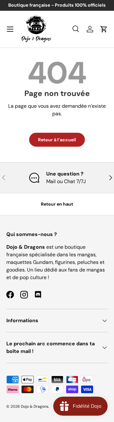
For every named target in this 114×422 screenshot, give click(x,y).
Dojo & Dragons (34, 406)
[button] (104, 29)
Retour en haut (57, 204)
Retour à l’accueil (57, 140)
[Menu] (10, 29)
